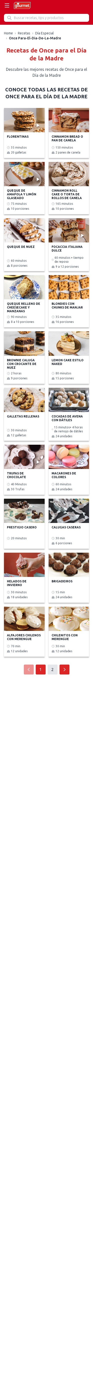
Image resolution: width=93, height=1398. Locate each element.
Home (8, 33)
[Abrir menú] (7, 5)
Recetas (24, 33)
